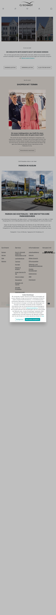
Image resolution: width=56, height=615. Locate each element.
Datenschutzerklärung (32, 308)
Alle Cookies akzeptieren (32, 319)
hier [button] (43, 316)
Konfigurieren (19, 319)
